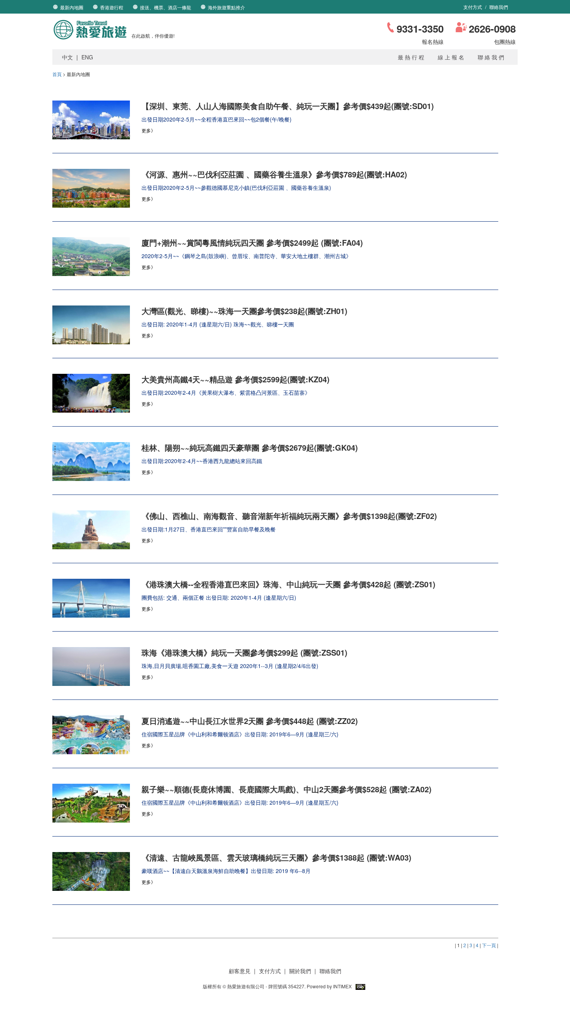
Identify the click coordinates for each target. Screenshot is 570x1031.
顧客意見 (239, 971)
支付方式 (473, 6)
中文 (67, 57)
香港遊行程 (111, 7)
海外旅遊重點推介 (226, 7)
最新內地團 (71, 7)
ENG (87, 57)
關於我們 (300, 971)
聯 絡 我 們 (491, 57)
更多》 (148, 130)
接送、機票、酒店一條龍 (165, 7)
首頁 (57, 74)
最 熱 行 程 (411, 57)
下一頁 (489, 945)
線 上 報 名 (451, 57)
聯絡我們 (498, 6)
